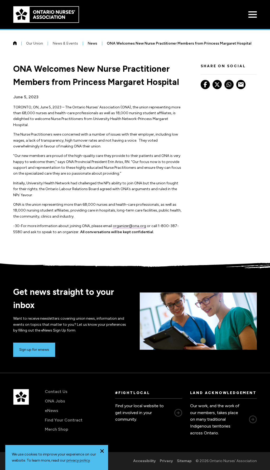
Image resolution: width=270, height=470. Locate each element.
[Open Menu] (252, 14)
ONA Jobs (55, 401)
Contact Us (56, 391)
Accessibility (144, 461)
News (92, 43)
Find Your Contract (64, 420)
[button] (102, 451)
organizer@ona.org (129, 226)
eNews (51, 410)
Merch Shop (56, 429)
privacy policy (78, 460)
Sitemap (184, 461)
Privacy (166, 461)
